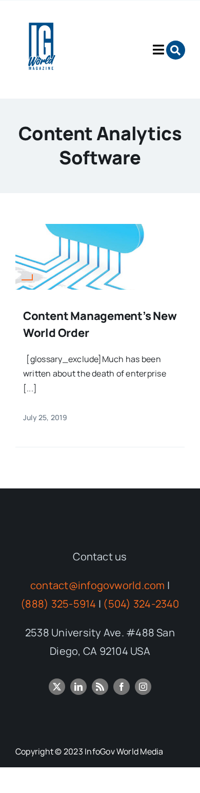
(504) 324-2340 (141, 604)
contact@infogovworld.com (97, 585)
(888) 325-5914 (58, 604)
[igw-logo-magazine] (41, 15)
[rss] (100, 686)
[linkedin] (78, 686)
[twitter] (57, 686)
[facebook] (121, 686)
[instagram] (143, 686)
